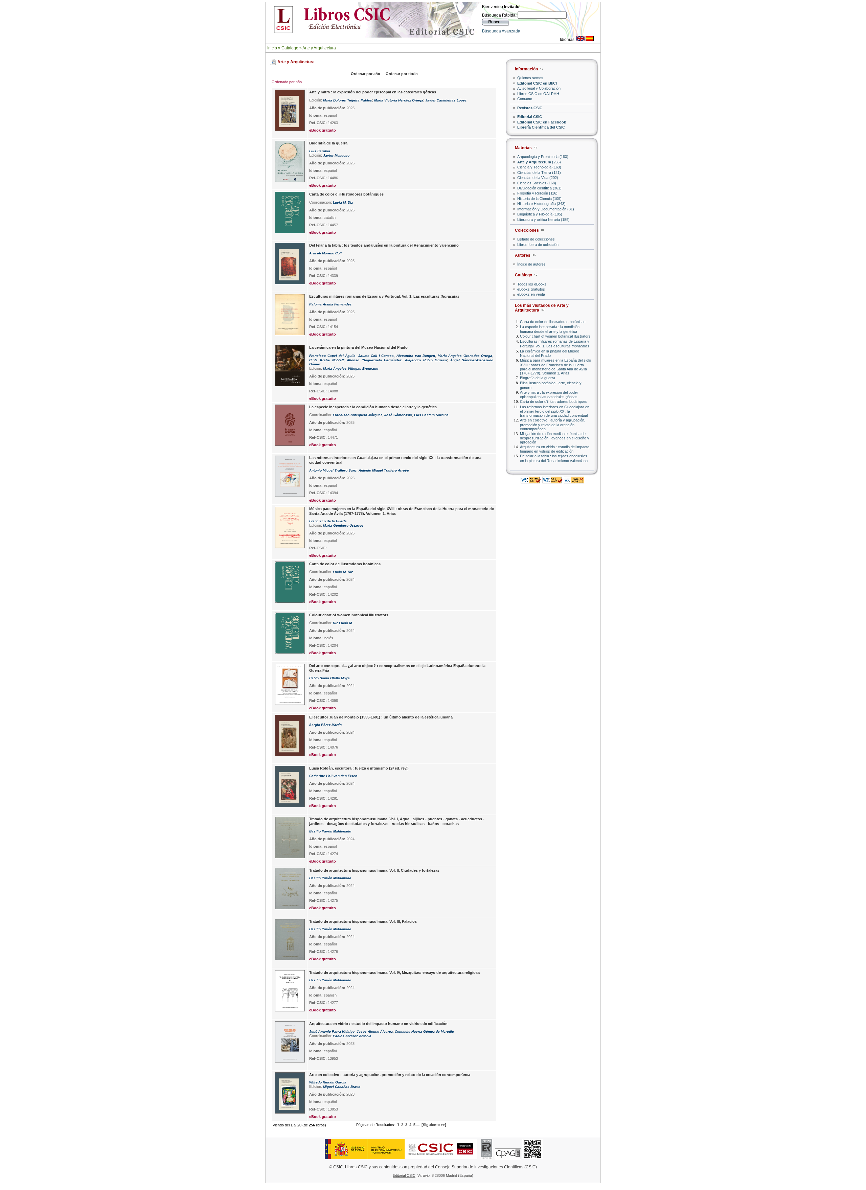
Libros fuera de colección (538, 245)
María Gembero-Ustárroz (343, 525)
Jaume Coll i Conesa (376, 356)
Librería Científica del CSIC (541, 127)
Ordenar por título (402, 74)
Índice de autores (531, 264)
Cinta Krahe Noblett (326, 360)
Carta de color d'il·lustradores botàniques (553, 401)
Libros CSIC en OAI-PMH (538, 94)
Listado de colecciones (536, 239)
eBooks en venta (531, 294)
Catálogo (289, 48)
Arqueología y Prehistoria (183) (542, 157)
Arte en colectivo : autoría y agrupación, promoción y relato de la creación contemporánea (552, 424)
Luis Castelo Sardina (431, 415)
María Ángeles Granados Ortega (465, 356)
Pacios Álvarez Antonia (352, 1036)
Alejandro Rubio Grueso (426, 360)
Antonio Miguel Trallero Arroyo (384, 470)
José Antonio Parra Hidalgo (332, 1031)
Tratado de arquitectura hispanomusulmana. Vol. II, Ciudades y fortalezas (374, 870)
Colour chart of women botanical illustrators (555, 336)
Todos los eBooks (532, 284)
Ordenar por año (365, 74)
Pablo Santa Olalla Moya (329, 678)
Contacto (524, 99)
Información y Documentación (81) (545, 209)
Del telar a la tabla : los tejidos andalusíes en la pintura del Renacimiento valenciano (554, 458)
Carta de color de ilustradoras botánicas (553, 322)
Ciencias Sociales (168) (536, 183)
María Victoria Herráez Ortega (398, 100)
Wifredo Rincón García (327, 1082)
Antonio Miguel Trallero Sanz (333, 470)
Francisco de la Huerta (328, 521)
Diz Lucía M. (343, 623)
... (417, 1125)
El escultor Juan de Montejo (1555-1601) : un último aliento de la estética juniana (381, 717)
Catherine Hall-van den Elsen (333, 776)
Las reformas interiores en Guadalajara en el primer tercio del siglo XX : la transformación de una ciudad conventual (554, 411)
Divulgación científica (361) (539, 188)
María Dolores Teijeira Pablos (347, 100)
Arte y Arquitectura (319, 48)
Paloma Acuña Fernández (330, 304)
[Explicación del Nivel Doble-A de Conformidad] (574, 481)
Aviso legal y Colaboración (539, 88)
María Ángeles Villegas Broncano (350, 368)
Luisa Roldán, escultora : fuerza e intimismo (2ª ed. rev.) (359, 768)
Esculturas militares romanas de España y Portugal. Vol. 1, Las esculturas (554, 343)
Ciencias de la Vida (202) (537, 178)
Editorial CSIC (529, 117)
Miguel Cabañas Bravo (341, 1087)
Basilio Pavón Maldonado (330, 831)
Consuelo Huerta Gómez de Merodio (424, 1031)
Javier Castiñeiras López (445, 100)
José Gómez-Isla (398, 415)
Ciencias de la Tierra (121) (539, 172)
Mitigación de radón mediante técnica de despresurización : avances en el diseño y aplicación (554, 438)
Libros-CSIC (356, 1167)
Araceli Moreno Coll (325, 253)
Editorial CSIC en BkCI (537, 83)
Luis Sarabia (319, 151)
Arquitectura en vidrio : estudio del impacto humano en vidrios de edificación (554, 449)
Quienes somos (530, 78)
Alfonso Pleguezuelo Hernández (374, 360)
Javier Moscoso (336, 155)
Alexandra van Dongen (415, 356)
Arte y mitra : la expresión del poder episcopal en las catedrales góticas (549, 394)
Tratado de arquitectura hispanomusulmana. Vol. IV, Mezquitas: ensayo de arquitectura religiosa (394, 972)
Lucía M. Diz (343, 202)
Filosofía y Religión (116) (537, 193)
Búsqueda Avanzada (501, 31)
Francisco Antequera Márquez (357, 415)
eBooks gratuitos (531, 289)
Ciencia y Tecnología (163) (539, 167)
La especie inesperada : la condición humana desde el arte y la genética (549, 329)
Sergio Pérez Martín (325, 725)
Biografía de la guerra (537, 378)
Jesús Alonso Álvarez (375, 1031)
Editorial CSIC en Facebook (541, 122)
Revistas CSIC (529, 108)
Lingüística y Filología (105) (539, 214)
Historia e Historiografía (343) (541, 204)
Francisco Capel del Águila (332, 356)
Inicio (272, 48)
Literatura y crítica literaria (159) (543, 220)
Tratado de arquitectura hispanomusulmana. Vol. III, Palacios (363, 921)
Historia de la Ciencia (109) (539, 199)
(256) (539, 162)
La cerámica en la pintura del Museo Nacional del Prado (549, 353)
